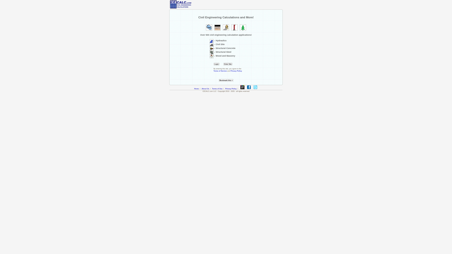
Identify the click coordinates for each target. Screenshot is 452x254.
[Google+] (242, 89)
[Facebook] (249, 89)
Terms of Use (217, 89)
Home (196, 89)
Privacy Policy (236, 71)
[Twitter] (255, 89)
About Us (205, 89)
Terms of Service (220, 71)
